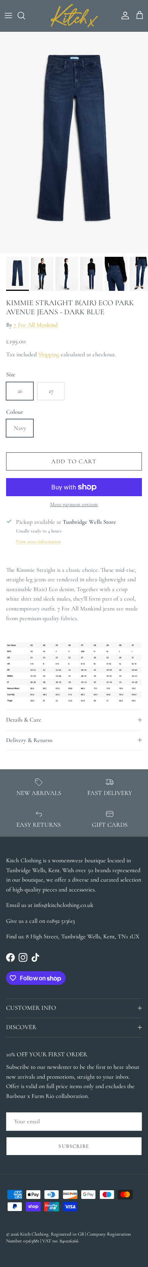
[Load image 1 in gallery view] (74, 142)
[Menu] (8, 15)
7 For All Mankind (36, 325)
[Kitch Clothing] (74, 16)
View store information (38, 542)
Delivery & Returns (29, 740)
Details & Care (23, 720)
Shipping (48, 354)
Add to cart (73, 461)
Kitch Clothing (34, 1234)
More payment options (74, 505)
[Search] (25, 15)
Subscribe (73, 1146)
